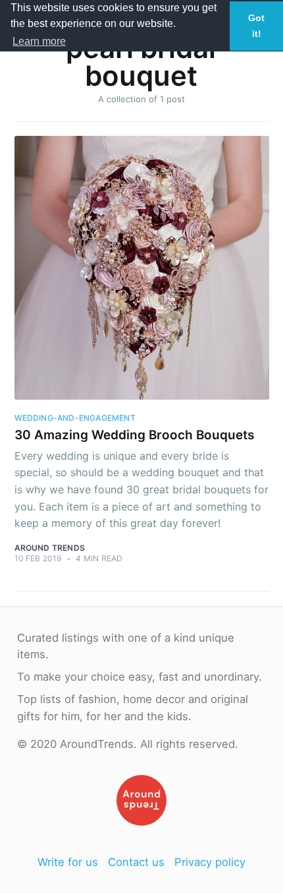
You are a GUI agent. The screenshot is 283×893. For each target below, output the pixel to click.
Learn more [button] (39, 41)
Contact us (136, 862)
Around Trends (50, 548)
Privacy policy (209, 862)
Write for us (68, 862)
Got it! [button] (256, 26)
